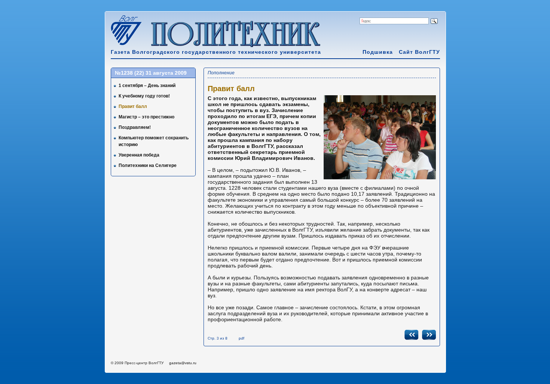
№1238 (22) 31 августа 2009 (151, 73)
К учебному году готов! (144, 96)
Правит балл (133, 106)
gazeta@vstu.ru (182, 363)
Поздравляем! (135, 127)
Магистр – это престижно (146, 117)
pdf (241, 338)
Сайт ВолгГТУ (419, 52)
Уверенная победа (139, 155)
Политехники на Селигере (148, 165)
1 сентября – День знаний (147, 85)
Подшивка (378, 52)
